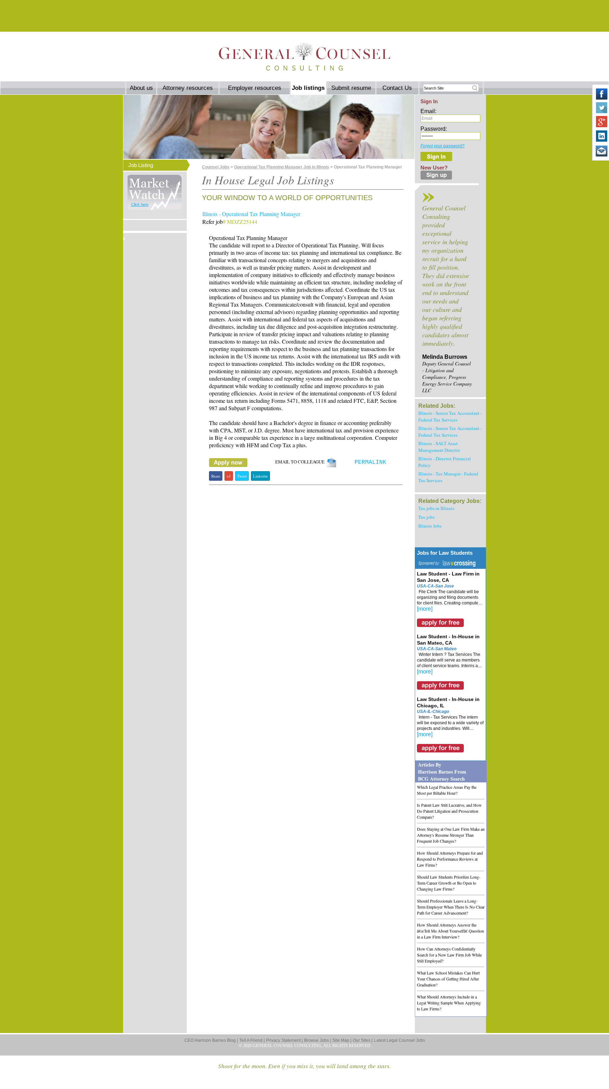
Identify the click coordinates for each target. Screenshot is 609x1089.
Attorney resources (187, 88)
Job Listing (140, 165)
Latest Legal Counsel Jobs (399, 1040)
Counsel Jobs (215, 167)
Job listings (308, 88)
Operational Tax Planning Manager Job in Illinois (281, 167)
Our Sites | (363, 1040)
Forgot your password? (442, 145)
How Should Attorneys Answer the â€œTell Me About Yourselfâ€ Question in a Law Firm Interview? (450, 931)
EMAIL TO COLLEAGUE (300, 462)
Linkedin (260, 476)
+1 (229, 476)
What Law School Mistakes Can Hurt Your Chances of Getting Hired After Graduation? (448, 979)
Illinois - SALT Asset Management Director (439, 446)
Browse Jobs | (317, 1040)
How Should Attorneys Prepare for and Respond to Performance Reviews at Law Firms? (450, 859)
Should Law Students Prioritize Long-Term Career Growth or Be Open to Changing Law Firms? (448, 883)
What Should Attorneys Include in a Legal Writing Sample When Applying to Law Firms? (449, 1002)
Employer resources (254, 88)
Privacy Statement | (284, 1040)
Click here (139, 204)
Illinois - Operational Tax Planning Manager (251, 213)
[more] (424, 609)
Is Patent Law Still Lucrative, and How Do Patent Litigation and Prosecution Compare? (449, 811)
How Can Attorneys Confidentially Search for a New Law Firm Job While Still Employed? (449, 955)
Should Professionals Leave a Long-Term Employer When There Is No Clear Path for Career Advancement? (451, 907)
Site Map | (341, 1040)
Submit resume (351, 88)
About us (141, 88)
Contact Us (397, 88)
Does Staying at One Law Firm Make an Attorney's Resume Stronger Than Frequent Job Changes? (451, 835)
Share (215, 476)
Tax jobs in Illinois (436, 508)
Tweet (242, 476)
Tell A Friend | (252, 1040)
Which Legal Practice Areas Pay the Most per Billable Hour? (446, 790)
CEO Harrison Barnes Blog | (211, 1040)
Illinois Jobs (430, 526)
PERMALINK (370, 462)
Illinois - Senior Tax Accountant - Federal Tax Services (450, 416)
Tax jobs (426, 517)
